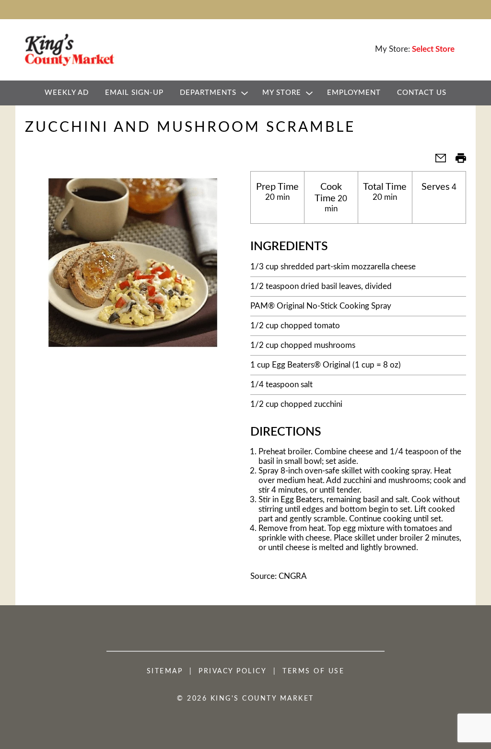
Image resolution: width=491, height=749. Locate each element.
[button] (437, 161)
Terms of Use (313, 671)
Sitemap (165, 671)
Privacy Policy (233, 671)
